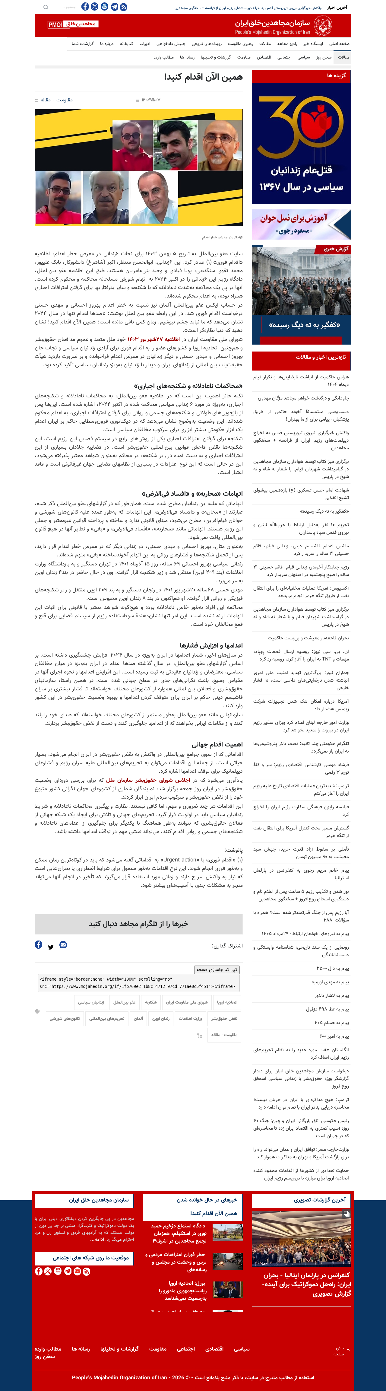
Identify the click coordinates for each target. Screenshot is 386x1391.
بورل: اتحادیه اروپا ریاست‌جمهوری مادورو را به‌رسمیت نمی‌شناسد (183, 1291)
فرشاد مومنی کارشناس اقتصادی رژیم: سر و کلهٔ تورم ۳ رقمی (301, 768)
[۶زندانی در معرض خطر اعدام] (139, 168)
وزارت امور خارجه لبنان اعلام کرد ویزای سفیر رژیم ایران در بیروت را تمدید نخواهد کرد (301, 726)
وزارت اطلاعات (190, 1019)
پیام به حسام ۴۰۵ (332, 1023)
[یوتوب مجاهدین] (104, 6)
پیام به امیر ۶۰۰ (334, 1036)
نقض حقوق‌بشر (224, 1019)
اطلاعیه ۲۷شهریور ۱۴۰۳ (154, 340)
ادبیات (145, 44)
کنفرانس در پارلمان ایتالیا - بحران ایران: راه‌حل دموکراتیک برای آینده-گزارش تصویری (306, 1285)
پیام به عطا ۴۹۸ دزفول (327, 1009)
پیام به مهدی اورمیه (330, 982)
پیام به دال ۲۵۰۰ (333, 968)
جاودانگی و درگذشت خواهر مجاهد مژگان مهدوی (303, 398)
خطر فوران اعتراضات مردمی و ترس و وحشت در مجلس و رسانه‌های (176, 1262)
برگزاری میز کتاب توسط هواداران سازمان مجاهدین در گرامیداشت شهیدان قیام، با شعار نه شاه (254, 8)
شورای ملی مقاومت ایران (187, 1002)
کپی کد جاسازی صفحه (217, 969)
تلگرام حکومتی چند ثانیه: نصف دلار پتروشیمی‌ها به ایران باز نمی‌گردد (301, 747)
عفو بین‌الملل (124, 1002)
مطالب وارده (163, 57)
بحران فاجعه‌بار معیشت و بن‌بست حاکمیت (308, 638)
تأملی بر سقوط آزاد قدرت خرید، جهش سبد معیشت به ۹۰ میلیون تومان (301, 853)
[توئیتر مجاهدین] (95, 6)
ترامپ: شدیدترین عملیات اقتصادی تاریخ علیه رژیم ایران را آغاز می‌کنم (301, 789)
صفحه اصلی (339, 44)
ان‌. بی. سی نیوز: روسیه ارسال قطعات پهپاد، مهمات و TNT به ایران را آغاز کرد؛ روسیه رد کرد (301, 655)
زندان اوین (160, 1019)
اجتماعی (284, 57)
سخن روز (324, 57)
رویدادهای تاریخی (207, 44)
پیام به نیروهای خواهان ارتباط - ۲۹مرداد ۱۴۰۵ (305, 934)
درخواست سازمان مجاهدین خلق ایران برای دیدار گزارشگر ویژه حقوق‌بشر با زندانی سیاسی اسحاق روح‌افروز (301, 1079)
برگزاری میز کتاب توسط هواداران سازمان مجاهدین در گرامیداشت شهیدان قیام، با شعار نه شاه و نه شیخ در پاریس (301, 469)
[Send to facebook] (39, 945)
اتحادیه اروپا (227, 1002)
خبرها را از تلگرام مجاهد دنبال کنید (138, 924)
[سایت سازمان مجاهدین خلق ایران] (193, 25)
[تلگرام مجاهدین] (114, 6)
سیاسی (304, 57)
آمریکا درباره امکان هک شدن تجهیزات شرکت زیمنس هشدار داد (301, 705)
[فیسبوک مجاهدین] (85, 6)
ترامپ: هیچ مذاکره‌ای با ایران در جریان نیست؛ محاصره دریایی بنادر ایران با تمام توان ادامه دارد (301, 1103)
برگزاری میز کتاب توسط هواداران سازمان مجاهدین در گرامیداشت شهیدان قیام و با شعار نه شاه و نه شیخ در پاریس (301, 617)
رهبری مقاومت (240, 44)
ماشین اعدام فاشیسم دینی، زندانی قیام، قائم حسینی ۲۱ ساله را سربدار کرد (301, 550)
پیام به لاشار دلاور (332, 996)
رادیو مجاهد (287, 44)
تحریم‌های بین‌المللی (107, 1019)
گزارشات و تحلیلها (216, 57)
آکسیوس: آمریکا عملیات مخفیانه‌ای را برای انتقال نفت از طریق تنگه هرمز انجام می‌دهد (301, 592)
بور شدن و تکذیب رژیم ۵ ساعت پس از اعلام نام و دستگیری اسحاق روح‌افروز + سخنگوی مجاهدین (301, 895)
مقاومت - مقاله (57, 100)
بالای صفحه (340, 1349)
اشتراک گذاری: (227, 946)
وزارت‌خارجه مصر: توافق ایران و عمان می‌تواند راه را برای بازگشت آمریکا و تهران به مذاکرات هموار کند (301, 1153)
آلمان (138, 1019)
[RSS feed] (123, 6)
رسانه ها (187, 57)
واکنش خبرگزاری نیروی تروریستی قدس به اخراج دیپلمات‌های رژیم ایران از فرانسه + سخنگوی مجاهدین (301, 440)
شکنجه (151, 1002)
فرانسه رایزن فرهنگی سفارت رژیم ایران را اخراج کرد (301, 811)
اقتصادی (264, 57)
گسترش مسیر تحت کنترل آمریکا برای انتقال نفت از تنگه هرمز (301, 832)
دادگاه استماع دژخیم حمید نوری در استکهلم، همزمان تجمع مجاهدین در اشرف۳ (179, 1233)
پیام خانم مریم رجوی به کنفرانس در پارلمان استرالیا (301, 874)
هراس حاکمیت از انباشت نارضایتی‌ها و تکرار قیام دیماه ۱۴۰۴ (301, 381)
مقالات (265, 44)
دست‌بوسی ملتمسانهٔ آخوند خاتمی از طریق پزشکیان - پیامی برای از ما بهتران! (301, 415)
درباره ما (107, 44)
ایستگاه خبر (313, 44)
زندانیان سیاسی (91, 1002)
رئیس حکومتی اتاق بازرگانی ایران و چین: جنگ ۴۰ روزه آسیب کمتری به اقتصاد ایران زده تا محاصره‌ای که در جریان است (301, 1128)
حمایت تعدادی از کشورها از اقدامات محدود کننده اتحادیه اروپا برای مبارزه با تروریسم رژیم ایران (301, 1174)
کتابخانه (126, 44)
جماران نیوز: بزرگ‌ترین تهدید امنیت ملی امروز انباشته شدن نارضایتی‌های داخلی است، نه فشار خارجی (301, 680)
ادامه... (97, 1239)
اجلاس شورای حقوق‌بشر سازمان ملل (148, 780)
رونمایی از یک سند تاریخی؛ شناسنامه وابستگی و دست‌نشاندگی (301, 951)
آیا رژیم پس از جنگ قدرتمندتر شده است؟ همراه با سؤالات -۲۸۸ (301, 916)
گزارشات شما (83, 44)
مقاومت (244, 57)
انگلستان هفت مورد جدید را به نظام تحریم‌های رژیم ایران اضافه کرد (301, 1054)
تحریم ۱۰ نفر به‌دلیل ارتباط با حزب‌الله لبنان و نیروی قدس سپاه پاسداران (301, 528)
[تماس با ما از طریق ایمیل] (77, 1271)
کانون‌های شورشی (65, 1019)
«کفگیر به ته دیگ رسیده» (324, 511)
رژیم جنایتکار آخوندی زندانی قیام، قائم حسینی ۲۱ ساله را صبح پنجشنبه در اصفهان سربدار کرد (301, 571)
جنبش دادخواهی (171, 44)
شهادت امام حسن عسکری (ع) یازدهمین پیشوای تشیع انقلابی (301, 494)
